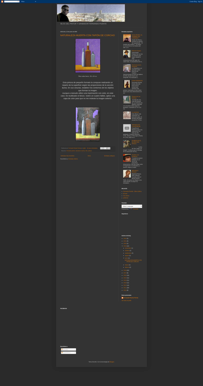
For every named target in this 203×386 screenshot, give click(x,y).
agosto (127, 255)
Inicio (89, 156)
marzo (127, 265)
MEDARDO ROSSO (135, 171)
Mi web (125, 193)
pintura (90, 150)
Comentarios (66, 352)
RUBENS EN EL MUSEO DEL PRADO (136, 142)
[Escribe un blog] (103, 148)
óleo (86, 150)
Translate (135, 209)
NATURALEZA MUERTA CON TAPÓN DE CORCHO (87, 35)
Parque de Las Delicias (136, 97)
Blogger (112, 362)
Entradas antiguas (109, 156)
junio (126, 258)
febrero (127, 267)
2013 (125, 283)
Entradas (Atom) (73, 159)
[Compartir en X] (105, 148)
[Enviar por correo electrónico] (101, 148)
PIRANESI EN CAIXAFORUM (136, 125)
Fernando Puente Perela (131, 298)
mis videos (126, 195)
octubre (127, 250)
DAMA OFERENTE (137, 81)
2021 (125, 241)
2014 (125, 280)
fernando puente (71, 150)
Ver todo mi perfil (126, 300)
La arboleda (135, 112)
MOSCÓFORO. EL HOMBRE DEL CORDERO (137, 36)
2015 (125, 278)
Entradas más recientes (67, 156)
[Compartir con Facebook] (107, 148)
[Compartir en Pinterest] (109, 148)
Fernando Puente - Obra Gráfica (132, 191)
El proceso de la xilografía (136, 65)
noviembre (128, 248)
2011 (125, 287)
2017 (125, 273)
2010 (125, 290)
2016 (125, 275)
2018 (125, 270)
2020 (125, 243)
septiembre (128, 253)
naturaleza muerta (80, 150)
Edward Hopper (136, 51)
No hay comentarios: (92, 148)
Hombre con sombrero (135, 155)
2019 (125, 246)
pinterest (125, 198)
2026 (125, 238)
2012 (125, 285)
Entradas (65, 349)
